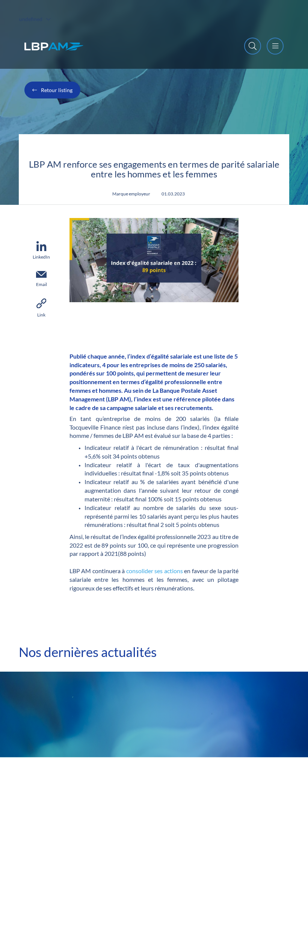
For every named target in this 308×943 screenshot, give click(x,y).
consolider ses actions (154, 570)
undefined (30, 19)
